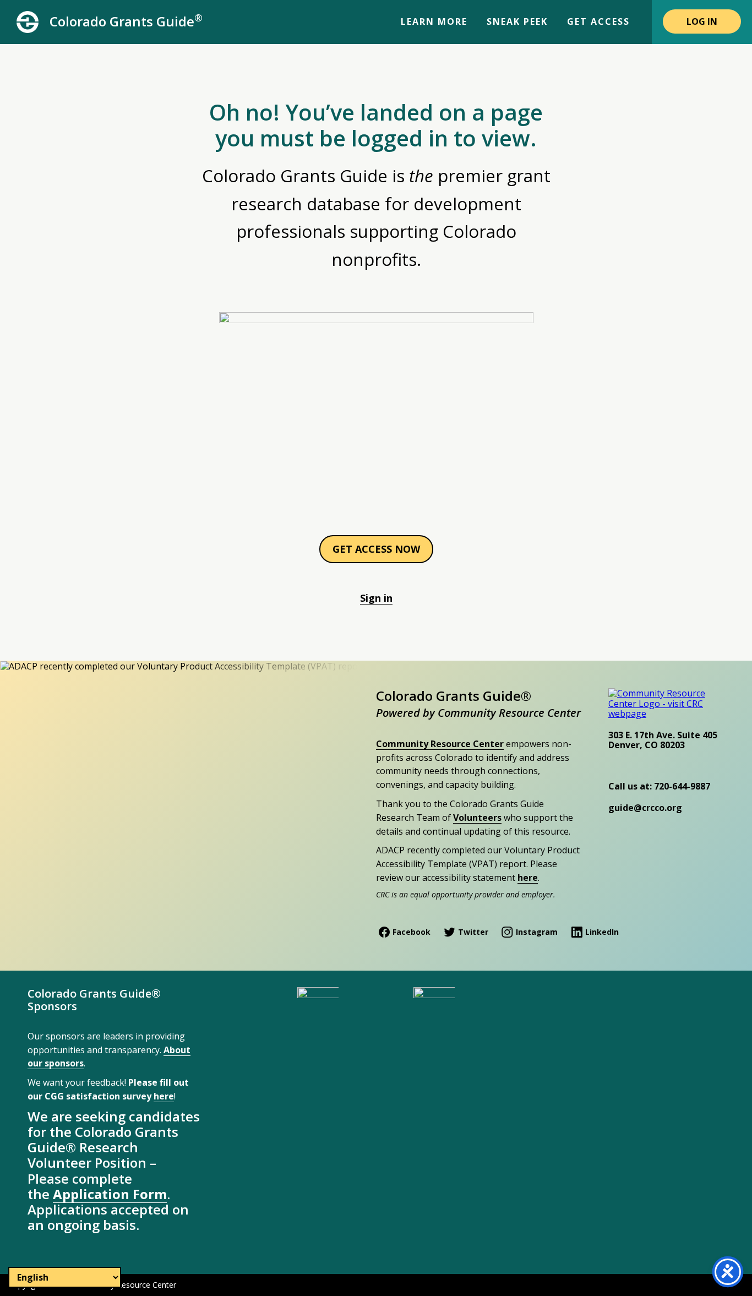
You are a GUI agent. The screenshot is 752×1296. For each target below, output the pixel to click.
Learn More (434, 21)
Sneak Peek (517, 21)
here (527, 878)
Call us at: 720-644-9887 (659, 786)
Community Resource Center (440, 744)
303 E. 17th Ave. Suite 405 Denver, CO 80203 (662, 740)
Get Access (598, 21)
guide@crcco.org (645, 808)
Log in (701, 21)
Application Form (110, 1194)
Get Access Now (376, 549)
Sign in (376, 598)
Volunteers (477, 818)
